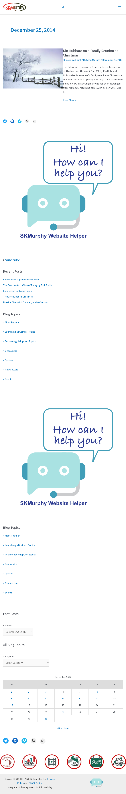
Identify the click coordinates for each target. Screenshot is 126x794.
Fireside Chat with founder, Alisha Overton (25, 302)
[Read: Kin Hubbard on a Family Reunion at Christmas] (33, 68)
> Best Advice (10, 350)
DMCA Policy (35, 783)
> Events (7, 379)
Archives (7, 625)
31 (46, 718)
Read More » (69, 100)
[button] (63, 7)
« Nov (60, 728)
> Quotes (8, 360)
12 (80, 698)
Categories (9, 656)
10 (46, 698)
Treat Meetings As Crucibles (18, 296)
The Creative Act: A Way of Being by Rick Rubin (27, 285)
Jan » (66, 728)
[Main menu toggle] (119, 7)
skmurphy (68, 59)
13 (97, 698)
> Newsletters (10, 369)
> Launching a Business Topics (19, 331)
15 (11, 705)
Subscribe (12, 260)
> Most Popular (11, 322)
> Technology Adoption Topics (19, 341)
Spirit (78, 59)
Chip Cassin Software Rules (17, 290)
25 (63, 711)
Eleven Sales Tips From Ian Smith (21, 279)
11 (63, 698)
